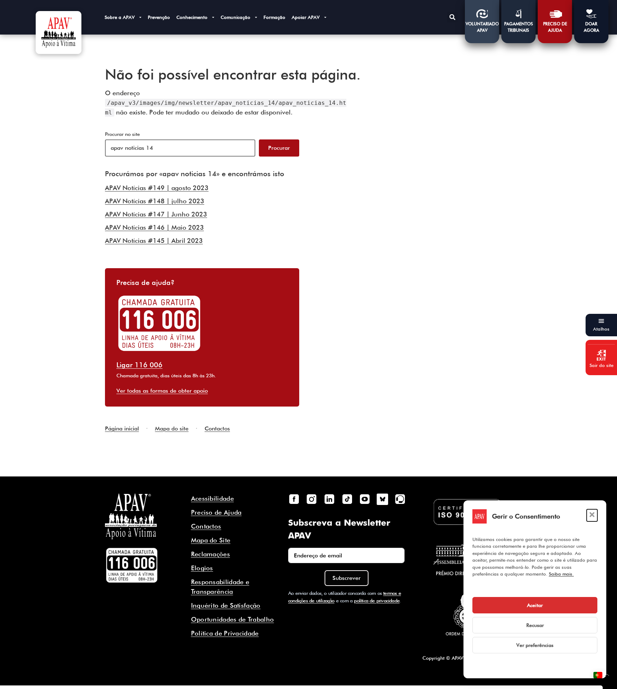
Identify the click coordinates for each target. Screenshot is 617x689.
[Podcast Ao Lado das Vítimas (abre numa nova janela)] (400, 499)
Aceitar (535, 605)
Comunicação (235, 17)
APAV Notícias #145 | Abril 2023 (154, 240)
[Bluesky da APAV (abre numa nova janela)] (382, 499)
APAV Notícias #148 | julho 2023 (154, 201)
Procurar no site (122, 134)
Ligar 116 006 (139, 365)
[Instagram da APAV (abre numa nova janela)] (311, 499)
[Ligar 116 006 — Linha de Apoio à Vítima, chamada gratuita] (132, 565)
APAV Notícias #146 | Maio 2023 (154, 227)
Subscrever (346, 578)
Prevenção (159, 17)
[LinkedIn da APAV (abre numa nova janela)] (329, 499)
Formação (274, 17)
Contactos (217, 428)
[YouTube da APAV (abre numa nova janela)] (364, 499)
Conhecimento (191, 17)
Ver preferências (534, 645)
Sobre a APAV (120, 17)
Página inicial (122, 428)
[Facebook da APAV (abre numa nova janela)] (294, 499)
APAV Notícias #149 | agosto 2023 (157, 188)
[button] (592, 515)
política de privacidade (377, 600)
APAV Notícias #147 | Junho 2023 (156, 214)
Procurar (279, 147)
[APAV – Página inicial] (58, 32)
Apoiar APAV (306, 17)
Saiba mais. (561, 574)
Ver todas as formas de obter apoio (162, 390)
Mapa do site (172, 428)
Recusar (535, 625)
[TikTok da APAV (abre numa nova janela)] (347, 499)
